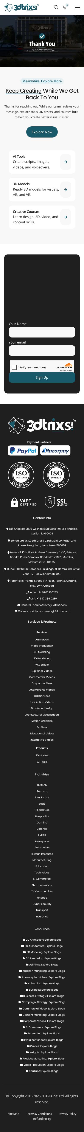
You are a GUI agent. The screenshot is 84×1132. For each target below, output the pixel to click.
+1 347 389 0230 (47, 599)
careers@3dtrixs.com (55, 611)
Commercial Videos (42, 677)
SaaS (42, 804)
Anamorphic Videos (42, 690)
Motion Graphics (42, 721)
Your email (17, 342)
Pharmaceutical (42, 885)
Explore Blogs (53, 940)
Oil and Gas (41, 810)
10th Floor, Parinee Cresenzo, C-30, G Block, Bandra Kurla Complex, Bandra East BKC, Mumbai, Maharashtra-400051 (43, 557)
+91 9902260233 (47, 592)
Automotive (41, 847)
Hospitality (42, 816)
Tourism (42, 791)
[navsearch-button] (56, 7)
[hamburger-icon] (77, 7)
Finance (42, 898)
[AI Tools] (42, 162)
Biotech (42, 785)
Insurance (42, 917)
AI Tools (42, 762)
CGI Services (42, 696)
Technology (42, 873)
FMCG (42, 835)
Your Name (18, 323)
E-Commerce (42, 879)
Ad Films (42, 727)
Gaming (42, 823)
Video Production (42, 646)
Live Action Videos (41, 702)
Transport (42, 910)
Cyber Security (42, 904)
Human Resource (42, 854)
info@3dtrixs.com (55, 605)
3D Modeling (42, 652)
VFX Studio (42, 665)
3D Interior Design (42, 708)
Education (42, 866)
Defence (42, 829)
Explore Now (42, 132)
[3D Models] (42, 189)
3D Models (42, 755)
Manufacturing (42, 860)
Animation (42, 640)
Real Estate (42, 797)
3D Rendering (42, 658)
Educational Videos (42, 733)
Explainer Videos (41, 671)
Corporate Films (42, 683)
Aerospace (42, 841)
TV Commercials (42, 891)
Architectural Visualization (42, 715)
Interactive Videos (42, 740)
